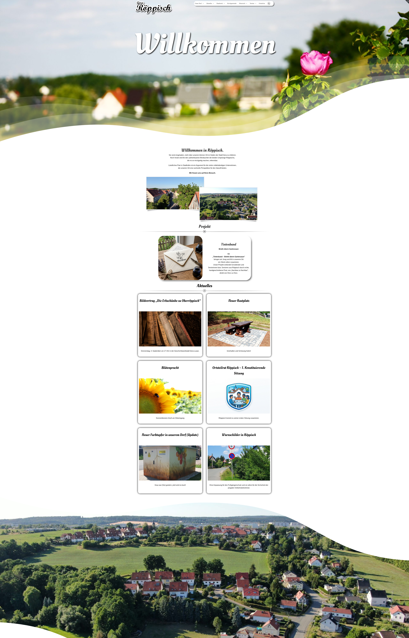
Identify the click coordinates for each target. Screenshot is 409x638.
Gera (225, 155)
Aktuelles (204, 286)
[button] (269, 3)
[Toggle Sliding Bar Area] (407, 2)
